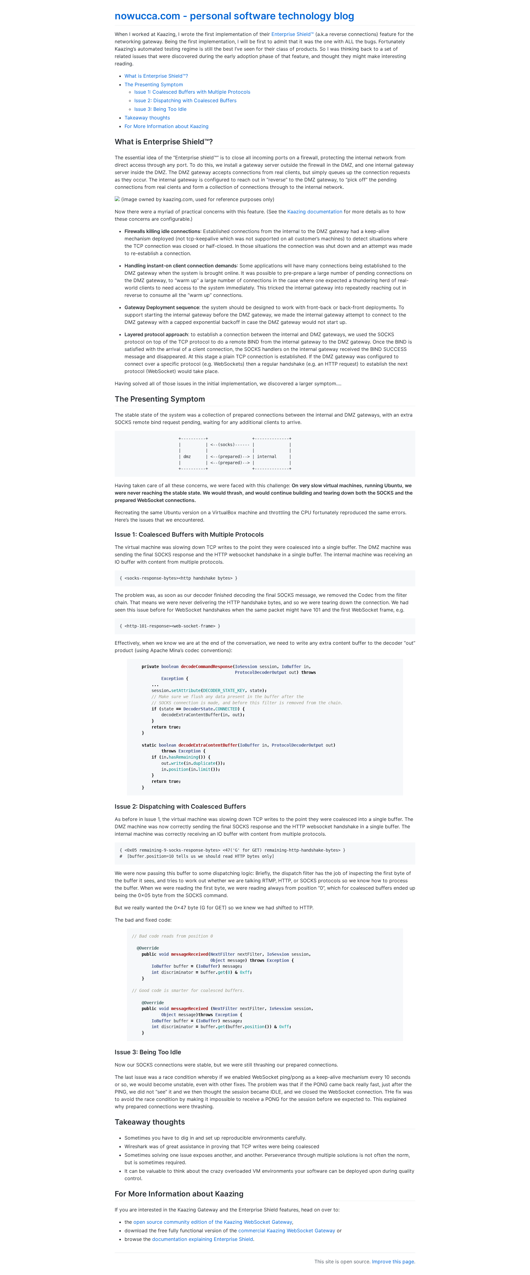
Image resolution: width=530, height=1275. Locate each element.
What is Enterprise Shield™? (156, 76)
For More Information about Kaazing (167, 126)
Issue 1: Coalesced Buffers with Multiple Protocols (192, 92)
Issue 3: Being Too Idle (160, 109)
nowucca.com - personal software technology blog (234, 16)
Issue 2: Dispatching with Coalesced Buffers (185, 100)
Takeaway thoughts (147, 118)
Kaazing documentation (314, 211)
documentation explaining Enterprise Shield (202, 1239)
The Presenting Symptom (154, 84)
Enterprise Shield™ (292, 34)
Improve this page (393, 1261)
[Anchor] (216, 141)
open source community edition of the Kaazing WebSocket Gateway (212, 1222)
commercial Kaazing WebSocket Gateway (286, 1230)
